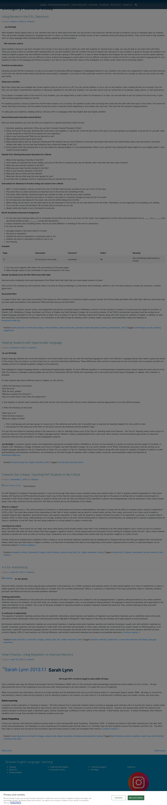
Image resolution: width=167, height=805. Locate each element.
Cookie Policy (16, 803)
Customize (118, 798)
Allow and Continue (136, 798)
